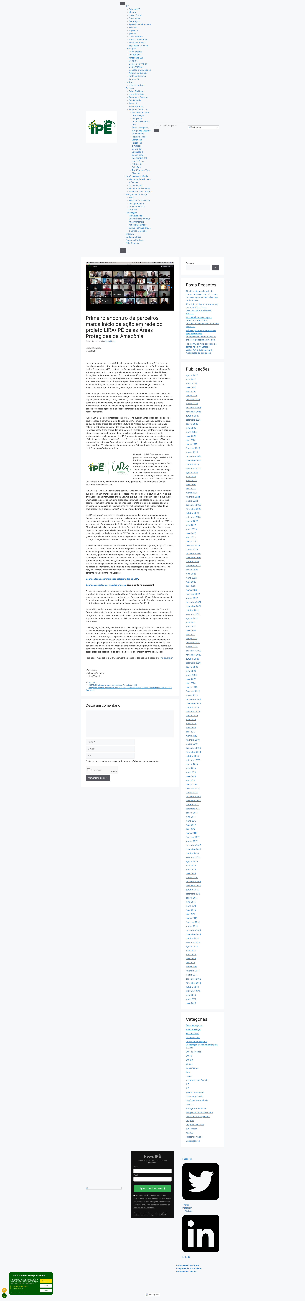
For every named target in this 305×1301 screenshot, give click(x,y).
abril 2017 (190, 829)
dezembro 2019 (193, 699)
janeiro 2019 (192, 744)
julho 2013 (191, 995)
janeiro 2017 (192, 841)
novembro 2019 (193, 703)
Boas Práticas (192, 1033)
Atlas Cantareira (136, 222)
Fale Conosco (132, 243)
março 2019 (191, 736)
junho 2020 (191, 675)
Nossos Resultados (138, 39)
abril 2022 (191, 586)
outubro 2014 (192, 938)
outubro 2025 (192, 416)
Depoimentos (192, 1068)
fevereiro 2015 (193, 922)
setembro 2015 (193, 894)
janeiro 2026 (192, 403)
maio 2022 (191, 582)
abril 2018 (190, 780)
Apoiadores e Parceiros (140, 24)
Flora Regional (135, 216)
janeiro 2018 (192, 792)
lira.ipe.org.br (166, 658)
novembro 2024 (193, 460)
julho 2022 (191, 574)
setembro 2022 (193, 565)
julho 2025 (191, 428)
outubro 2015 (192, 890)
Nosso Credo (135, 15)
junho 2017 (191, 821)
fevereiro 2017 (193, 837)
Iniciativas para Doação (140, 191)
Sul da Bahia (135, 100)
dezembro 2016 (193, 845)
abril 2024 (191, 489)
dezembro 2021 (193, 602)
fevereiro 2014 (193, 971)
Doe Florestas (135, 52)
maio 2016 (191, 873)
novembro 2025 (193, 412)
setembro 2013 (193, 991)
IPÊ (127, 6)
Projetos (130, 88)
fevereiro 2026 (193, 399)
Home (189, 1076)
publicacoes (191, 1129)
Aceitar (46, 1290)
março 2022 (191, 590)
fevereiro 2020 (193, 691)
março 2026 (191, 395)
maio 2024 (191, 484)
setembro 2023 (193, 517)
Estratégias (134, 21)
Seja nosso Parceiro (138, 45)
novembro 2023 (193, 509)
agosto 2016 (192, 861)
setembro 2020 (193, 663)
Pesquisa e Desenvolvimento (199, 1112)
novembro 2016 (193, 849)
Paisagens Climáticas (196, 1108)
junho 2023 (191, 529)
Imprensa (133, 30)
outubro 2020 (192, 659)
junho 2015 (191, 906)
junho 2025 (191, 432)
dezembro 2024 (193, 456)
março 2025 (191, 444)
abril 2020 (191, 683)
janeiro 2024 (192, 501)
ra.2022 (189, 1133)
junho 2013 (191, 999)
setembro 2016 (193, 857)
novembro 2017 (193, 800)
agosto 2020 (192, 667)
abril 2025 (191, 440)
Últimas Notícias (137, 85)
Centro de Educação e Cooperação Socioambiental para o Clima (139, 155)
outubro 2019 (192, 707)
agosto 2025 (192, 424)
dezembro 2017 (193, 796)
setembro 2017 (193, 809)
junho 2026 (191, 383)
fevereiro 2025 (193, 448)
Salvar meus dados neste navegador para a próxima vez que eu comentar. (124, 761)
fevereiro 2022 (193, 594)
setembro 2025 (193, 420)
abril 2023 (191, 537)
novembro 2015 (193, 885)
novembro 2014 (193, 934)
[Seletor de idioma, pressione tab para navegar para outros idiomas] (203, 127)
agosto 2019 (192, 715)
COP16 (189, 1056)
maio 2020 (191, 679)
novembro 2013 (193, 983)
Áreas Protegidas (140, 127)
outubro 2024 (192, 464)
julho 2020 (191, 671)
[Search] (156, 130)
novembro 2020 (193, 655)
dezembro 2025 (193, 408)
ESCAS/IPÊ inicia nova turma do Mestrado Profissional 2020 (113, 685)
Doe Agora (131, 48)
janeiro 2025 (192, 452)
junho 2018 (191, 772)
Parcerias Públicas (134, 240)
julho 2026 (191, 379)
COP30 (189, 1060)
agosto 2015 (192, 898)
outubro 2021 (192, 610)
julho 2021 (191, 622)
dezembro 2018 (193, 748)
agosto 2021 (192, 618)
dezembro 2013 (193, 979)
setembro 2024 (193, 468)
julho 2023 (191, 525)
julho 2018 (191, 768)
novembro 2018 (193, 752)
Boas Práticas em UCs (139, 219)
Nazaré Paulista (136, 94)
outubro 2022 (192, 561)
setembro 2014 (193, 942)
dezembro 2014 (193, 930)
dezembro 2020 (193, 651)
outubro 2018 (192, 756)
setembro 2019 (193, 711)
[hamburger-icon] (122, 3)
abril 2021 (190, 634)
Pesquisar (190, 263)
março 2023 (191, 541)
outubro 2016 (192, 853)
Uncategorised (193, 1141)
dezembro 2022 (193, 553)
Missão (132, 12)
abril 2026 (191, 391)
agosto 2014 (192, 946)
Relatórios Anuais (137, 42)
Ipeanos (132, 33)
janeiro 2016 (192, 877)
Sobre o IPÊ (134, 9)
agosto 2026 (192, 375)
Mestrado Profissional (139, 200)
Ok (215, 267)
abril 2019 (190, 732)
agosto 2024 (192, 472)
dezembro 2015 (193, 881)
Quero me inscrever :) (152, 1188)
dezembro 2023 (193, 505)
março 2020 (191, 687)
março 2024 (191, 493)
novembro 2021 (193, 606)
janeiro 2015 (192, 926)
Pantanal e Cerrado (138, 97)
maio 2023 (191, 533)
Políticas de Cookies (186, 1271)
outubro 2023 (192, 513)
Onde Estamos (136, 36)
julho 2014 (191, 950)
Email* (136, 1175)
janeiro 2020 (192, 695)
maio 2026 (191, 387)
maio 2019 (191, 728)
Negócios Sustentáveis (137, 176)
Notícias (130, 82)
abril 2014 (190, 962)
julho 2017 (191, 817)
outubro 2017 (192, 804)
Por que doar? (135, 54)
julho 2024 (191, 476)
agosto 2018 (192, 764)
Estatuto (130, 234)
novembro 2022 (193, 557)
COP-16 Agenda (193, 1052)
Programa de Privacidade (188, 1268)
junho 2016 (191, 869)
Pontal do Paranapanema (198, 1116)
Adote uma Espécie (138, 73)
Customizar (45, 1281)
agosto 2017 (192, 813)
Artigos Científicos (137, 225)
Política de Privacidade (144, 1208)
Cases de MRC (136, 185)
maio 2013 (191, 1003)
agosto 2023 (192, 521)
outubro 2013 (192, 987)
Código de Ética (133, 237)
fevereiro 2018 (193, 788)
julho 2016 (191, 865)
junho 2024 (191, 480)
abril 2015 (190, 914)
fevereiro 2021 (193, 642)
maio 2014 (191, 958)
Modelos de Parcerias (139, 188)
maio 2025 (191, 436)
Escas (132, 197)
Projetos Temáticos (138, 109)
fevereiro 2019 (193, 740)
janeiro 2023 (192, 549)
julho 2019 (191, 719)
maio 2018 (191, 776)
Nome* (136, 1167)
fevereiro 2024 (193, 497)
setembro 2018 (193, 760)
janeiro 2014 (192, 975)
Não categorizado (194, 1096)
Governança (134, 18)
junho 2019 (191, 723)
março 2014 (191, 967)
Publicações (131, 212)
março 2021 (191, 638)
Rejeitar (46, 1285)
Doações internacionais (140, 70)
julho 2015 (191, 902)
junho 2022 (191, 578)
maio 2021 (191, 630)
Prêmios (133, 27)
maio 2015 (191, 910)
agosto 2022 (192, 570)
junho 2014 (191, 954)
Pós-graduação (136, 203)
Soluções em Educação (137, 194)
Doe (188, 1072)
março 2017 (191, 833)
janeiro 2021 (192, 646)
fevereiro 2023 (193, 545)
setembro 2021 (193, 614)
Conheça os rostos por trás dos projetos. (106, 585)
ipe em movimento (194, 1092)
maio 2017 (191, 825)
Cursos (189, 1064)
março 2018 (191, 784)
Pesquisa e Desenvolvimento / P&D (141, 121)
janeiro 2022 (192, 598)
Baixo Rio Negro (136, 91)
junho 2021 (191, 626)
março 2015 (191, 918)
